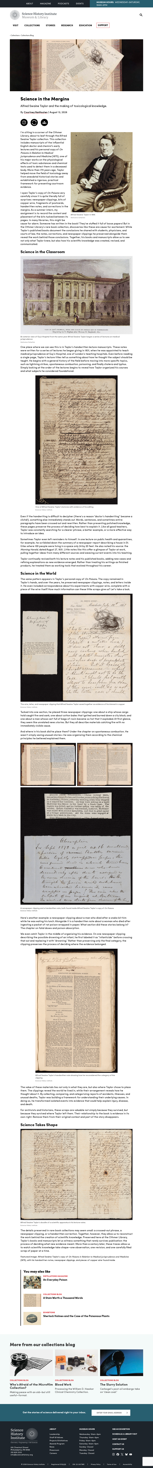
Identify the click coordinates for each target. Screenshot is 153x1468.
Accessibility (127, 1464)
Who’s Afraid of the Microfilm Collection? (31, 1386)
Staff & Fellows (56, 1438)
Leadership (55, 1434)
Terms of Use (111, 1464)
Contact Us (118, 1444)
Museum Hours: (105, 2)
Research (67, 25)
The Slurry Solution (114, 1384)
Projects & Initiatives (59, 1441)
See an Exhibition (121, 1429)
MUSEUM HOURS (87, 1429)
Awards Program (57, 1444)
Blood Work (63, 1384)
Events (80, 4)
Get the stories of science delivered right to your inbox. (54, 1412)
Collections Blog (27, 35)
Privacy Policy (95, 1464)
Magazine (45, 4)
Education (85, 25)
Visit (15, 25)
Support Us (118, 1448)
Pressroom (54, 1450)
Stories (50, 25)
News (52, 1447)
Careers (53, 1453)
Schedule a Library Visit (124, 1433)
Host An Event (119, 1438)
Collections (32, 25)
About (29, 4)
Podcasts (63, 4)
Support (103, 25)
